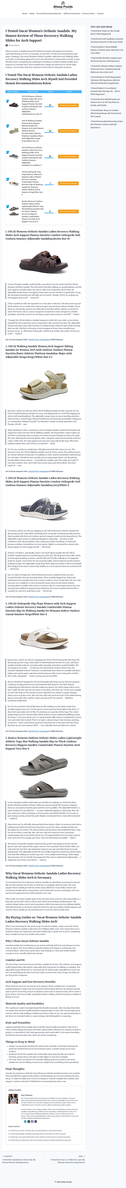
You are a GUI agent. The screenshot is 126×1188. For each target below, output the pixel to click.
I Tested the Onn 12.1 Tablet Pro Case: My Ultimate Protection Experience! (68, 1160)
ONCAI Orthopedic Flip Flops (25, 603)
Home (24, 13)
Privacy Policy (88, 13)
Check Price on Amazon (68, 105)
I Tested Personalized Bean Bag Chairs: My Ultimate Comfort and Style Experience (107, 124)
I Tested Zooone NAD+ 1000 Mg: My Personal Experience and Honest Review (36, 1130)
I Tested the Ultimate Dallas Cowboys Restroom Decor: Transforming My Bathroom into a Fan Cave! (106, 69)
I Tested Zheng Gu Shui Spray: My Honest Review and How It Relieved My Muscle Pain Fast (40, 1140)
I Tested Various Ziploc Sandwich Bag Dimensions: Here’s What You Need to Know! (38, 1134)
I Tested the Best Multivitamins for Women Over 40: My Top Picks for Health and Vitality (105, 102)
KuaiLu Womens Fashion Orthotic (28, 737)
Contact (100, 13)
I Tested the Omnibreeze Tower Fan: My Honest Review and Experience (19, 1160)
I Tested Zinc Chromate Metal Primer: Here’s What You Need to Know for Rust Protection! (40, 1137)
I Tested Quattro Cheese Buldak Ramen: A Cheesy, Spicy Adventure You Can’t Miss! (107, 50)
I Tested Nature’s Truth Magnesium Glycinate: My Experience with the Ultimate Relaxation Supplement (106, 80)
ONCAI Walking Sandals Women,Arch (31, 346)
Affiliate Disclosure (71, 13)
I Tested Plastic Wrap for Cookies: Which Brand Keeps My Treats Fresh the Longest (106, 113)
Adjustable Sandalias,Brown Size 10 (48, 238)
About (31, 13)
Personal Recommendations (48, 13)
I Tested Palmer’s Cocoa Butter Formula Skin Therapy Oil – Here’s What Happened (105, 91)
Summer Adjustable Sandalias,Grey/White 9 (42, 485)
